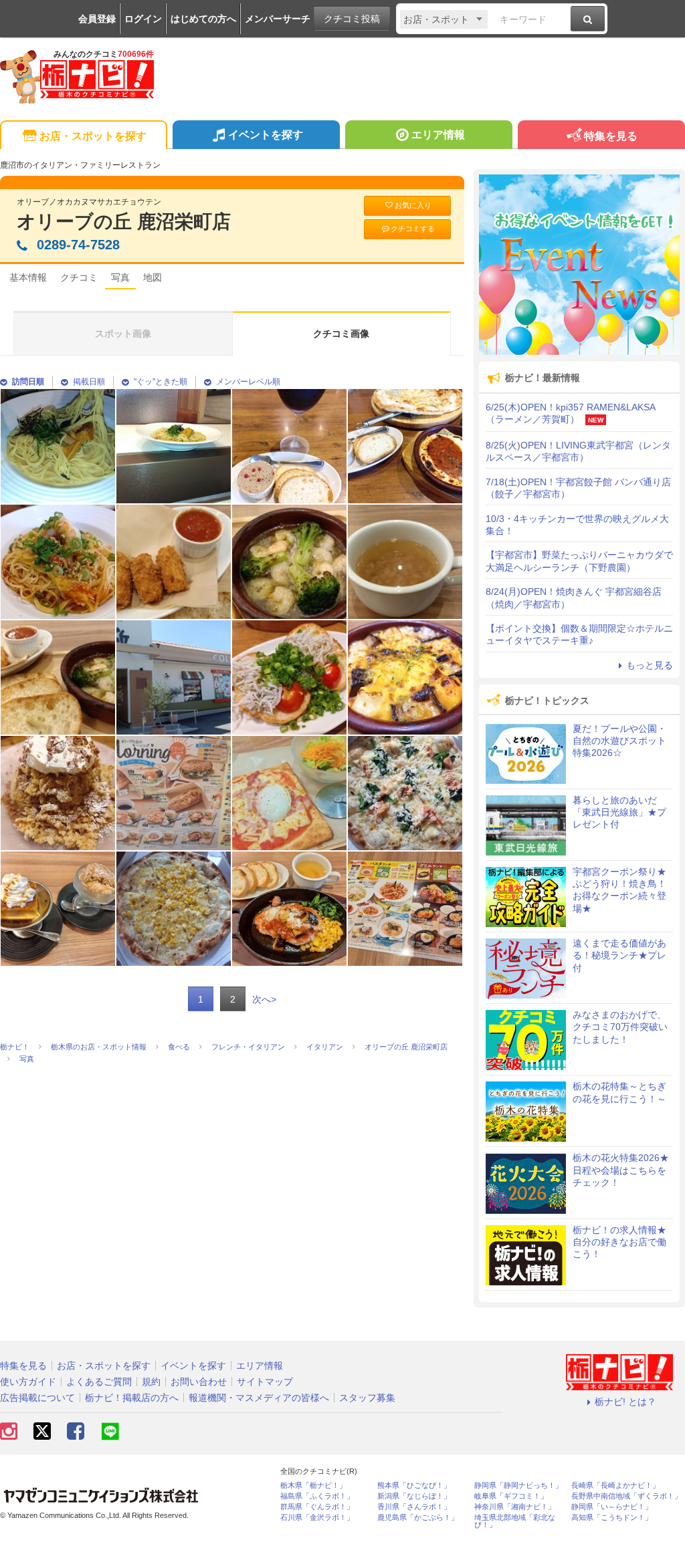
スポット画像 (123, 333)
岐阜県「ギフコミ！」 (511, 1496)
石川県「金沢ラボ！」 (317, 1517)
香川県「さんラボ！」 (414, 1507)
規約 (151, 1381)
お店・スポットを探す (92, 136)
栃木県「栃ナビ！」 (313, 1485)
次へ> (264, 999)
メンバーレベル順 (248, 381)
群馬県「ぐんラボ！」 (317, 1507)
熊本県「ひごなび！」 (414, 1485)
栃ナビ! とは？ (625, 1401)
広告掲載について (37, 1397)
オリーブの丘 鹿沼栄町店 (124, 221)
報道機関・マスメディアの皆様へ (259, 1397)
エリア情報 (438, 134)
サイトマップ (265, 1381)
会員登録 (97, 18)
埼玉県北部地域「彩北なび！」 (514, 1521)
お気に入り (413, 205)
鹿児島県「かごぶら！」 (417, 1517)
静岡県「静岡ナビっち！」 (518, 1485)
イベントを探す (265, 134)
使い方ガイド (28, 1381)
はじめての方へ (203, 18)
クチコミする (413, 229)
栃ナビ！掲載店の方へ (132, 1397)
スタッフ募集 (367, 1397)
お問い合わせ (199, 1381)
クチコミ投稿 (352, 18)
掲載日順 (89, 381)
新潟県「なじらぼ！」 (414, 1496)
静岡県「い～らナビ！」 (611, 1507)
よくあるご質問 (99, 1381)
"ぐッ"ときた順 (160, 381)
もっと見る (649, 665)
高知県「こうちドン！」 (611, 1517)
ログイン (143, 18)
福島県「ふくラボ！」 (317, 1496)
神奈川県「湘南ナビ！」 (514, 1507)
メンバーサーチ (277, 18)
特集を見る (611, 136)
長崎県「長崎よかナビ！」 (615, 1485)
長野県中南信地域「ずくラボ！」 (626, 1496)
